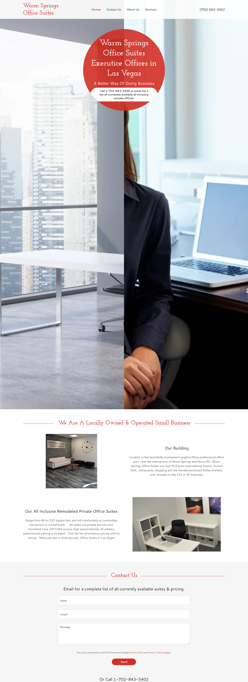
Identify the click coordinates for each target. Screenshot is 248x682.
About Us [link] (133, 9)
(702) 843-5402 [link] (212, 9)
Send (124, 662)
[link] (48, 9)
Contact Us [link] (113, 9)
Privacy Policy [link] (136, 652)
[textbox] (124, 600)
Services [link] (150, 9)
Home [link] (96, 9)
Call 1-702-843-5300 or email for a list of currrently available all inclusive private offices (124, 94)
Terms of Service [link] (156, 652)
